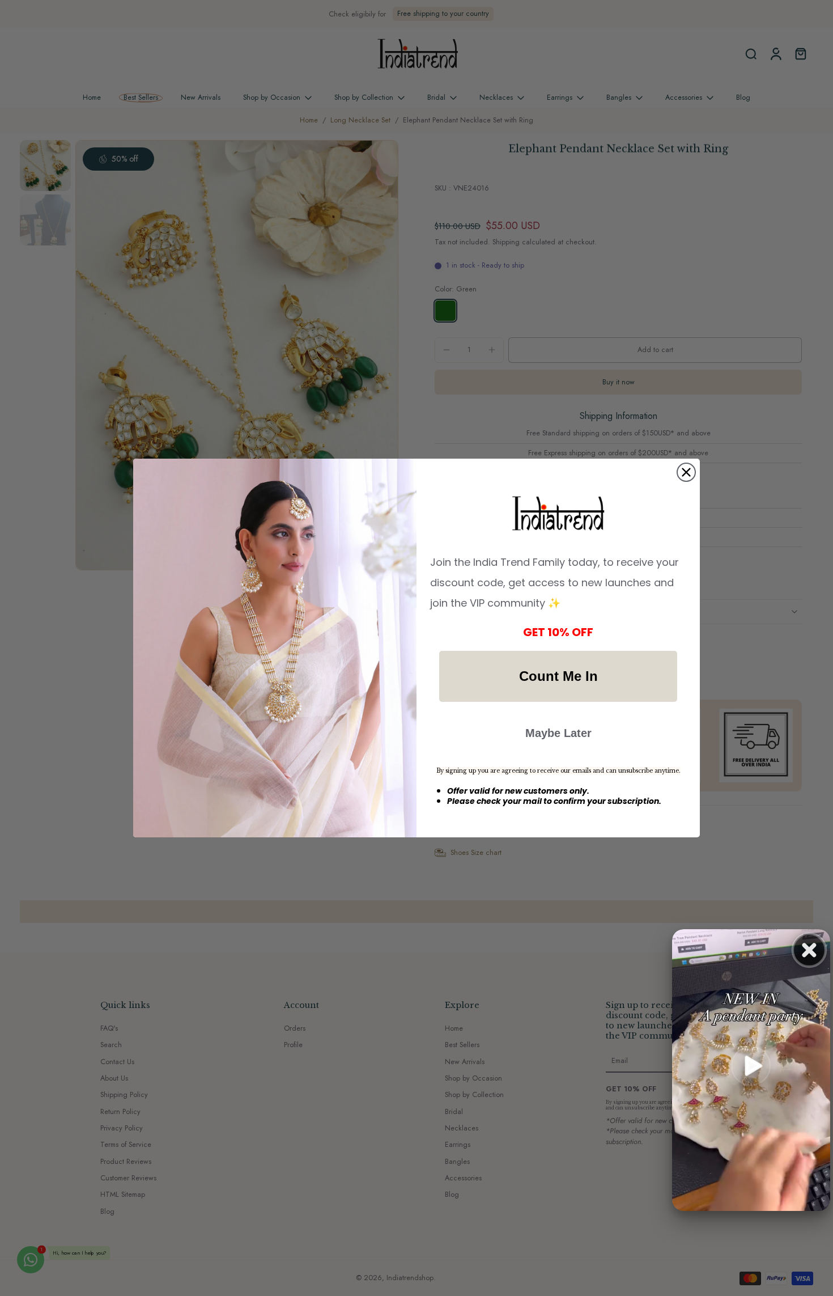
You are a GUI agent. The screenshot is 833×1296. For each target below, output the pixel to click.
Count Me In (558, 676)
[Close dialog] (686, 472)
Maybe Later (558, 733)
